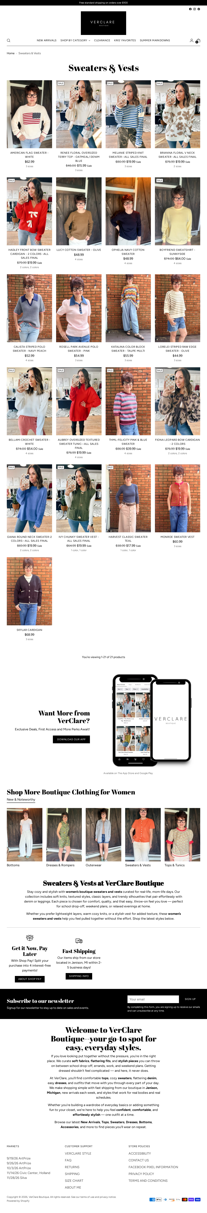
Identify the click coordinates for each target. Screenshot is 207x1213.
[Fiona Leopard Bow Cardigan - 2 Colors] (177, 401)
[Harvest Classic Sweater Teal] (128, 498)
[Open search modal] (8, 40)
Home (11, 53)
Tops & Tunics (175, 865)
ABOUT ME (73, 1187)
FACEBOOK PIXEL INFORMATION (153, 1167)
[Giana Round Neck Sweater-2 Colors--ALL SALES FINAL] (29, 498)
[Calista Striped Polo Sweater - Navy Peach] (29, 308)
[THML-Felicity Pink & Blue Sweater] (128, 401)
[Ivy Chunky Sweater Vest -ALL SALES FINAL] (78, 498)
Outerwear (93, 865)
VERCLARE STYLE (78, 1153)
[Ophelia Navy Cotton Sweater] (128, 211)
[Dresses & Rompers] (64, 834)
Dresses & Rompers (60, 865)
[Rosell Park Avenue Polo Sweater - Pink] (78, 308)
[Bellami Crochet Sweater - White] (29, 401)
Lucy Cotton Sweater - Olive (79, 249)
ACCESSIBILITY (140, 1153)
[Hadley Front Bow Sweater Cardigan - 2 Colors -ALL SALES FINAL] (29, 211)
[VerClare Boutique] (103, 23)
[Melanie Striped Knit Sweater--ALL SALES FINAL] (128, 114)
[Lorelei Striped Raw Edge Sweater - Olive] (177, 308)
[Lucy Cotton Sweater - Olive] (78, 211)
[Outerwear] (103, 834)
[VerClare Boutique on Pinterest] (198, 9)
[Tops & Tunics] (182, 834)
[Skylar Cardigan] (29, 591)
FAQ (68, 1160)
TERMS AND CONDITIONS (148, 1181)
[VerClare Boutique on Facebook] (190, 9)
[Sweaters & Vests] (143, 834)
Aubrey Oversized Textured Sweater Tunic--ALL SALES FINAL (79, 443)
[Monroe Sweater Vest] (177, 498)
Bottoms (13, 865)
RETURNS (72, 1167)
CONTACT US (139, 1160)
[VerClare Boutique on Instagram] (194, 9)
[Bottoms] (24, 834)
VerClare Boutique (39, 1196)
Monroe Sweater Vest (178, 536)
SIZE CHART (74, 1181)
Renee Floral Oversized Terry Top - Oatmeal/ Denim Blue (78, 156)
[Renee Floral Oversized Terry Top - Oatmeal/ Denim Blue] (78, 114)
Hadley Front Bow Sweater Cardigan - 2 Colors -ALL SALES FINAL (29, 253)
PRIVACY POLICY (141, 1174)
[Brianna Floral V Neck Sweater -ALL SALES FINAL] (177, 114)
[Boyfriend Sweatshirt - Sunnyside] (177, 211)
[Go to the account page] (191, 40)
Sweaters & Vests (138, 865)
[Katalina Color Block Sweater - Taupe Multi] (128, 308)
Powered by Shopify (18, 1200)
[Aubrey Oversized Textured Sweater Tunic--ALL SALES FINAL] (78, 401)
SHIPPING (72, 1174)
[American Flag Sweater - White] (29, 114)
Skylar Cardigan (29, 629)
